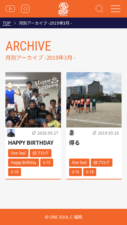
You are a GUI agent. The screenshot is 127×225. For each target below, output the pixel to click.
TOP (7, 23)
